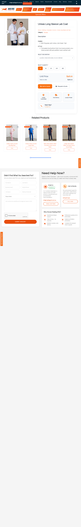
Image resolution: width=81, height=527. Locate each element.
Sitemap (65, 1)
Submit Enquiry (20, 221)
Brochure (25, 1)
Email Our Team (50, 203)
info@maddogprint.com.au (49, 200)
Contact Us (47, 106)
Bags (35, 9)
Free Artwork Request (1, 239)
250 (63, 68)
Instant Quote (79, 163)
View (12, 148)
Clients (42, 1)
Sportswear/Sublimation (58, 9)
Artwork (55, 1)
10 (40, 68)
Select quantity (43, 65)
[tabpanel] (12, 138)
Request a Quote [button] (62, 86)
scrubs (46, 32)
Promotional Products (26, 9)
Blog (60, 1)
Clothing (19, 9)
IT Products (48, 9)
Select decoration (44, 54)
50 (51, 68)
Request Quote (48, 1)
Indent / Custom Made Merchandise (70, 9)
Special (37, 1)
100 (57, 68)
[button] (77, 2)
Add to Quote (46, 86)
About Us (31, 1)
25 (45, 68)
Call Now (70, 201)
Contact (70, 1)
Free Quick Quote (27, 3)
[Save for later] (17, 127)
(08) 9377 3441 (66, 197)
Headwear (41, 9)
